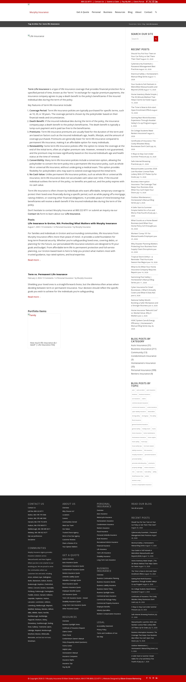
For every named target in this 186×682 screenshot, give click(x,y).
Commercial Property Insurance (108, 603)
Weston (38, 634)
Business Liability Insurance (106, 585)
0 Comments (47, 227)
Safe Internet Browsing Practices (142, 614)
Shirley (44, 620)
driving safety (136, 416)
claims (144, 398)
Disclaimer (31, 540)
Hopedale (31, 598)
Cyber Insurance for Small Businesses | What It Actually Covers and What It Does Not (143, 290)
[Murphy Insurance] (38, 12)
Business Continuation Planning (108, 578)
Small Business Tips (137, 476)
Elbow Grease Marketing (131, 678)
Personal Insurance (63, 227)
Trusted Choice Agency (70, 532)
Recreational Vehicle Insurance (107, 542)
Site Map (100, 637)
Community (137, 352)
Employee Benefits (103, 607)
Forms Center (67, 646)
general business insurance (140, 424)
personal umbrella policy (139, 463)
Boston (49, 581)
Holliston (49, 595)
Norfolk (46, 613)
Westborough (46, 630)
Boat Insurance (102, 539)
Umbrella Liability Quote (70, 577)
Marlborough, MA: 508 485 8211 (39, 529)
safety (154, 472)
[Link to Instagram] (153, 1)
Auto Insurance (139, 345)
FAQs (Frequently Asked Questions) (74, 642)
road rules (139, 472)
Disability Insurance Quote (71, 601)
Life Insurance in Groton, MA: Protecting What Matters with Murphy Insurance (72, 223)
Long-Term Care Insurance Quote (74, 605)
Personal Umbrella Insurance (107, 535)
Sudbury (35, 627)
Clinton (30, 588)
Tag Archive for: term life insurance (44, 24)
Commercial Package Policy (106, 600)
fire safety (153, 416)
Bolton (43, 581)
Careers (65, 518)
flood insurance (136, 420)
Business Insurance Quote (71, 587)
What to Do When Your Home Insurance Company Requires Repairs (143, 270)
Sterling (50, 623)
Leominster (40, 602)
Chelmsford (49, 584)
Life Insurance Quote (69, 594)
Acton (30, 577)
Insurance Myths (68, 660)
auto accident (141, 390)
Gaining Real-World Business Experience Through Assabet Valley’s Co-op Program (143, 120)
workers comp (136, 480)
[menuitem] (82, 12)
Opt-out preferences (35, 536)
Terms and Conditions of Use (107, 633)
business (134, 394)
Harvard (42, 595)
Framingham (49, 591)
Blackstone (36, 581)
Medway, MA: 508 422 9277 (37, 532)
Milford (50, 609)
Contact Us (99, 1)
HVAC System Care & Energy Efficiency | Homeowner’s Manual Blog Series (143, 323)
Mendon (44, 609)
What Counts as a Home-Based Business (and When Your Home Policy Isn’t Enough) (144, 223)
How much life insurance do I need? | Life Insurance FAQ (43, 343)
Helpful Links (66, 649)
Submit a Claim (113, 1)
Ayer (40, 577)
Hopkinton (39, 598)
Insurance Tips (67, 663)
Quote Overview (68, 559)
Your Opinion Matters (69, 547)
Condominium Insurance (143, 355)
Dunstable (50, 588)
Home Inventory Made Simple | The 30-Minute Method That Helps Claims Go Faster (144, 97)
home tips (144, 441)
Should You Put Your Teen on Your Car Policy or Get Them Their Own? (143, 56)
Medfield (31, 609)
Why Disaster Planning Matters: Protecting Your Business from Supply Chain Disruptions (144, 246)
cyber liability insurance (139, 411)
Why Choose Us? (68, 511)
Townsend (42, 627)
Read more (33, 259)
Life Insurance (102, 549)
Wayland (38, 630)
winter (147, 476)
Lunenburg (31, 605)
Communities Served (69, 522)
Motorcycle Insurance (104, 517)
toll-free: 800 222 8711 (36, 511)
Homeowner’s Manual (70, 653)
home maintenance (149, 433)
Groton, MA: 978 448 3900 (37, 518)
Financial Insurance (103, 546)
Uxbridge (31, 630)
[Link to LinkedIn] (156, 1)
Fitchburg (31, 591)
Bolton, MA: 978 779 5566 (37, 515)
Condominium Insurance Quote (73, 570)
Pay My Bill (126, 1)
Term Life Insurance (104, 553)
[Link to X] (150, 1)
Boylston (40, 584)
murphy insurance (137, 454)
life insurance (148, 450)
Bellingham (47, 577)
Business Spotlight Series (71, 624)
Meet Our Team (68, 525)
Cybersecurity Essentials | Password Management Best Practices (143, 66)
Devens (43, 588)
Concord (37, 588)
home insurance (137, 433)
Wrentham (31, 641)
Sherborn (38, 620)
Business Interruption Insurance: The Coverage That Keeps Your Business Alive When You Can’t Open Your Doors (143, 187)
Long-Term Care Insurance (106, 560)
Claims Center (67, 631)
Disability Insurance (103, 556)
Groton (36, 595)
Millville (34, 613)
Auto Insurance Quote (70, 562)
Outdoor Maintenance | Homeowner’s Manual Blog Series (142, 200)
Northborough (33, 616)
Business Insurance (141, 348)
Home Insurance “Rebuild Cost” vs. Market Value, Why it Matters (144, 313)
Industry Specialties (103, 610)
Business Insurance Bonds (106, 582)
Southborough (42, 623)
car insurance (136, 398)
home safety (135, 441)
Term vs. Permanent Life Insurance (47, 274)
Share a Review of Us (69, 543)
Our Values (66, 529)
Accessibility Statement (105, 626)
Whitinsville (45, 634)
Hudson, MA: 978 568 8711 (37, 525)
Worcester (31, 637)
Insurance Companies (70, 656)
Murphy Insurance (83, 227)
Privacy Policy (101, 630)
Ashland (35, 577)
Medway (38, 609)
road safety (147, 472)
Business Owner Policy (105, 589)
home (154, 429)
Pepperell (31, 620)
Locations (65, 515)
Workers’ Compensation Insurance (109, 614)
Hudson (46, 598)
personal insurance (150, 454)
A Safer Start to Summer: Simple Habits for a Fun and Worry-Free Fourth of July (143, 210)
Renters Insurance (140, 373)
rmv (133, 472)
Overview (65, 508)
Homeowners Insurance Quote (73, 566)
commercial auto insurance (140, 403)
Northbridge (43, 616)
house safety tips (137, 446)
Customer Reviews (68, 540)
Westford (31, 634)
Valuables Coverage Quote (71, 580)
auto (133, 390)
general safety (136, 429)
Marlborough (40, 605)
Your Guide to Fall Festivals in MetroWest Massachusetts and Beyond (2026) (144, 87)
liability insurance (137, 450)
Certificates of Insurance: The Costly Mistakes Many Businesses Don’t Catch (143, 144)
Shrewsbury (32, 623)
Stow (29, 627)
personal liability (137, 459)
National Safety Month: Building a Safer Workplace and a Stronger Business (144, 303)
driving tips (145, 416)
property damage (137, 467)
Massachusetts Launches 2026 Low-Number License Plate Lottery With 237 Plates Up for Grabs (144, 625)
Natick (40, 613)
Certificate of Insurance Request (73, 628)
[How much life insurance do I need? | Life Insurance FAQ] (44, 326)
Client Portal (138, 1)
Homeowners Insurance (143, 363)
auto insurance (151, 390)
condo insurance (152, 407)
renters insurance (149, 467)
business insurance (144, 394)
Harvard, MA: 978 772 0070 (37, 522)
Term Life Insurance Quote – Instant (75, 598)
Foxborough (39, 591)
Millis (29, 613)
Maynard (49, 605)
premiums (152, 463)
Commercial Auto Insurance (106, 596)
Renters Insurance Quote (71, 573)
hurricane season (149, 446)
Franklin (30, 595)
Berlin (30, 581)
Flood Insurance (102, 532)
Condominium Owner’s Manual (73, 639)
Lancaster (31, 602)
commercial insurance (138, 407)
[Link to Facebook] (146, 1)
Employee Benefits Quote (71, 591)
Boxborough (32, 584)
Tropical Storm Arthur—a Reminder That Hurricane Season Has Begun (142, 259)
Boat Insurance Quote (70, 584)
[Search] (156, 12)
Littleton (47, 602)
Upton (49, 627)
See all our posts (137, 508)
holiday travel (146, 429)
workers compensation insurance (141, 484)
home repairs (152, 437)
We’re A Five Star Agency (71, 536)
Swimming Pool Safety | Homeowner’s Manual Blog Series (142, 280)
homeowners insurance (139, 437)
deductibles (151, 411)
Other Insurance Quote (70, 609)
